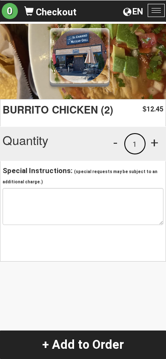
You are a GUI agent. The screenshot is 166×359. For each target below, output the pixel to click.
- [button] (115, 142)
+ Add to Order (83, 344)
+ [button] (154, 142)
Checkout (55, 12)
